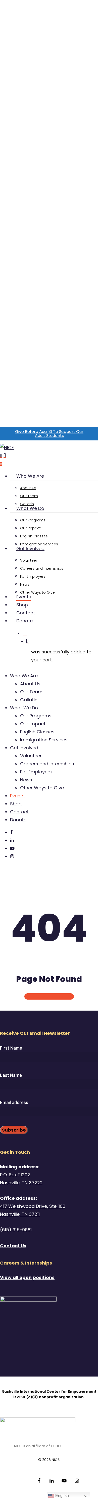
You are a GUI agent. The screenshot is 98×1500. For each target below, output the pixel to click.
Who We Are (24, 676)
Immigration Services (44, 740)
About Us (30, 684)
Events (17, 796)
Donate (18, 820)
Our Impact (32, 724)
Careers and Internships (47, 764)
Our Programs (36, 716)
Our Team (31, 692)
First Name (11, 1048)
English (61, 1496)
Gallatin (28, 700)
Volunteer (31, 756)
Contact (19, 812)
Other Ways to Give (42, 788)
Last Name (11, 1075)
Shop (16, 804)
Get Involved (24, 748)
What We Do (24, 708)
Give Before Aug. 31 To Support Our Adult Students (49, 433)
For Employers (36, 772)
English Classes (37, 732)
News (26, 780)
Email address (14, 1102)
